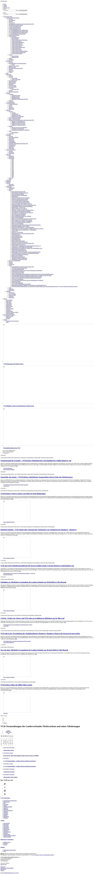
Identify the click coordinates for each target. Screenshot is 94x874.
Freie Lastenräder (12, 86)
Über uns (11, 19)
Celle (7, 73)
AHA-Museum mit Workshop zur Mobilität (21, 211)
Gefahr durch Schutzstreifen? (18, 271)
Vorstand (11, 21)
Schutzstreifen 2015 (16, 234)
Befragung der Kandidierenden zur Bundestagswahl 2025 (21, 120)
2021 (13, 160)
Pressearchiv (11, 158)
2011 (13, 169)
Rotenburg (8, 181)
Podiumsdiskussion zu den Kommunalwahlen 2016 (23, 233)
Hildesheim (8, 134)
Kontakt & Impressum (13, 91)
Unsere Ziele (14, 78)
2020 (13, 162)
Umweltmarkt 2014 (16, 238)
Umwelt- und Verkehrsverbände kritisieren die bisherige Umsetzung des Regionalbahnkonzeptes (32, 274)
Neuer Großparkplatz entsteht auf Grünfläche (21, 216)
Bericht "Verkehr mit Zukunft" (18, 240)
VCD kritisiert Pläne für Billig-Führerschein (16, 685)
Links (10, 179)
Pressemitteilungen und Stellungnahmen (17, 63)
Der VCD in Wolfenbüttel (14, 260)
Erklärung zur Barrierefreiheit (7, 868)
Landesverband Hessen (17, 46)
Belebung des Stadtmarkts (17, 255)
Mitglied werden (9, 316)
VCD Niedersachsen (7, 16)
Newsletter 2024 (15, 89)
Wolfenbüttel (9, 186)
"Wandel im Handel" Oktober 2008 (19, 258)
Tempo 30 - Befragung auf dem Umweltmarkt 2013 (23, 243)
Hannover (8, 110)
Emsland (8, 93)
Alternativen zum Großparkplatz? (19, 213)
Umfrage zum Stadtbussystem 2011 (19, 250)
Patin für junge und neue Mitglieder (19, 127)
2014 (13, 167)
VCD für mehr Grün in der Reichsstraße (20, 201)
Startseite (11, 75)
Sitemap (2, 870)
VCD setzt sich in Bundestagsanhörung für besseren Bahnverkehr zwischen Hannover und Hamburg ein (37, 566)
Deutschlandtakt (15, 56)
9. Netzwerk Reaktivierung (15, 27)
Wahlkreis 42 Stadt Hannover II (18, 122)
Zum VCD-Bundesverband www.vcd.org (10, 872)
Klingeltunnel (12, 146)
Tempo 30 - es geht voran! (17, 232)
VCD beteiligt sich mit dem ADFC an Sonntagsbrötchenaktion (25, 253)
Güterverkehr (9, 303)
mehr (17, 466)
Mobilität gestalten (16, 96)
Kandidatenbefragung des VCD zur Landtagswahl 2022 (24, 205)
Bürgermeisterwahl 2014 (17, 237)
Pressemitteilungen (13, 80)
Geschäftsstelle (12, 20)
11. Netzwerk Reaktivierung (15, 26)
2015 (13, 165)
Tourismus (8, 310)
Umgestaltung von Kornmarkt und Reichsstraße (22, 247)
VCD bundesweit (12, 36)
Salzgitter (8, 183)
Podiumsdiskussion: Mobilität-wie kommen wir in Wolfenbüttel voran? (27, 248)
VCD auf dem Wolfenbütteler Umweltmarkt (21, 284)
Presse (4, 4)
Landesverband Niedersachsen (12, 17)
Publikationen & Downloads (12, 321)
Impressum (11, 59)
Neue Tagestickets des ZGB (18, 273)
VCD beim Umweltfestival (17, 279)
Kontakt (5, 5)
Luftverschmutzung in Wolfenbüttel (19, 195)
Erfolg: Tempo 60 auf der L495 (18, 191)
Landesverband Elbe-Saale (17, 45)
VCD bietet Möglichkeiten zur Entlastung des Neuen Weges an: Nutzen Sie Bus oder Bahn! (32, 275)
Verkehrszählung (12, 85)
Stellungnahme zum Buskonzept (19, 249)
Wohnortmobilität (10, 313)
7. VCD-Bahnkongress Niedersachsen (17, 33)
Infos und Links (12, 295)
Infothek (5, 319)
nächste (5, 723)
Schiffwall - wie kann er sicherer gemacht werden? (23, 210)
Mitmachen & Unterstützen (9, 314)
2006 (13, 174)
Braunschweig (9, 61)
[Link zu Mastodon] (4, 785)
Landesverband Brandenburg (18, 42)
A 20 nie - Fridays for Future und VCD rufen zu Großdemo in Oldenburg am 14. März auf (32, 618)
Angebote (11, 94)
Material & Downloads (14, 65)
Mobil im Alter (9, 306)
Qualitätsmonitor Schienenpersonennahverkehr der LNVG (21, 24)
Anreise (10, 105)
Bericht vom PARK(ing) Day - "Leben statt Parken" (23, 227)
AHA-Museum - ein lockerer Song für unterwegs (22, 212)
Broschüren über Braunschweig (16, 68)
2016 (13, 164)
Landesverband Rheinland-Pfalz (19, 52)
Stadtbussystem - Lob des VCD (18, 207)
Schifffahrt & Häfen (16, 95)
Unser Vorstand (12, 293)
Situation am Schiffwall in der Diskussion (21, 197)
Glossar (10, 54)
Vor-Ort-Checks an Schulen (15, 117)
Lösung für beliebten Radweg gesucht (20, 199)
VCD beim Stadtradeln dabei (18, 269)
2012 (13, 168)
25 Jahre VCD (15, 231)
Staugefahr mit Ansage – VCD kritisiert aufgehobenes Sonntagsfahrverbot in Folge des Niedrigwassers (37, 477)
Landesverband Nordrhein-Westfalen (20, 51)
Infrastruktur (8, 305)
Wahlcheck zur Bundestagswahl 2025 (20, 99)
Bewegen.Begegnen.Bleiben (18, 194)
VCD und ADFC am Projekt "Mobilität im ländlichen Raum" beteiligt (27, 276)
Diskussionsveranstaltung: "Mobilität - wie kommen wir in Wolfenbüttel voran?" (29, 285)
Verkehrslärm (12, 141)
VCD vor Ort (12, 22)
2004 (13, 176)
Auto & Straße (9, 300)
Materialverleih (12, 83)
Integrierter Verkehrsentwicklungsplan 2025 (18, 143)
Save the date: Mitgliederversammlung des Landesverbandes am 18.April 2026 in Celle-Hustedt (34, 650)
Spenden (11, 90)
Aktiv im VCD (6, 7)
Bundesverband (15, 38)
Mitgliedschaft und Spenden (18, 116)
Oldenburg (8, 154)
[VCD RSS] (4, 795)
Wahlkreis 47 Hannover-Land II (18, 125)
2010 (13, 170)
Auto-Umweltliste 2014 (17, 236)
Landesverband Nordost (17, 49)
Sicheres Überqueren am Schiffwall (19, 208)
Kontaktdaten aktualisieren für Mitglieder (20, 130)
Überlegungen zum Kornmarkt (18, 257)
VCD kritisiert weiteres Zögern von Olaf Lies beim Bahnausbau (23, 493)
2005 (13, 175)
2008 (13, 173)
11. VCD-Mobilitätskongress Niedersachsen (18, 30)
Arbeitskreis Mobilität (13, 137)
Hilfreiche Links (12, 67)
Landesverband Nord (16, 48)
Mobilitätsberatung (16, 98)
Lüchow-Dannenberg (10, 149)
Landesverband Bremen (17, 43)
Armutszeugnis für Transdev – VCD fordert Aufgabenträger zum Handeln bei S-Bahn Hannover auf (36, 460)
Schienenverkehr (9, 308)
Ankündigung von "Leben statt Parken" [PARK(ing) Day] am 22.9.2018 (27, 228)
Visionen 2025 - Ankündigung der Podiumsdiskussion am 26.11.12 (26, 245)
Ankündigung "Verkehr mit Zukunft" (20, 242)
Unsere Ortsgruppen (16, 79)
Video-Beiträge (15, 132)
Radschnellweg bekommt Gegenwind (20, 192)
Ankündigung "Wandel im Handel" (19, 259)
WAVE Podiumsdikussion (17, 282)
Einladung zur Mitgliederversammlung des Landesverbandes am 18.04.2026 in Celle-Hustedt (33, 582)
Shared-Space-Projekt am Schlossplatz (20, 254)
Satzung (10, 106)
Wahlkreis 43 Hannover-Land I (18, 123)
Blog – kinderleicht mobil (14, 118)
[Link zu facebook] (4, 788)
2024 (13, 159)
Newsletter (11, 88)
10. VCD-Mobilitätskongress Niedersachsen (18, 31)
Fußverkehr (8, 302)
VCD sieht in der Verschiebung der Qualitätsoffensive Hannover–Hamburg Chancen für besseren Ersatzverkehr (40, 633)
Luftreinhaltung (12, 142)
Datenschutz (11, 109)
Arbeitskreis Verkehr (16, 115)
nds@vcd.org (3, 864)
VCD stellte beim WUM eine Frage (19, 268)
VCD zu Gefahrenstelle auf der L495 (20, 200)
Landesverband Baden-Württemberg (19, 40)
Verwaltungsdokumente (14, 35)
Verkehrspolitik (9, 311)
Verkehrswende (15, 57)
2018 (13, 163)
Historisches (11, 264)
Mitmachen (8, 317)
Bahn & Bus (11, 138)
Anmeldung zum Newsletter (18, 128)
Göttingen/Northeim (10, 102)
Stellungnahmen (12, 82)
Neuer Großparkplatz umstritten (18, 215)
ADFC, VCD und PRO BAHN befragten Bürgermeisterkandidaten (26, 277)
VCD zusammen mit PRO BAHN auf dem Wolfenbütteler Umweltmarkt (27, 280)
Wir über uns (11, 292)
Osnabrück (8, 180)
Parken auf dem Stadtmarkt (17, 217)
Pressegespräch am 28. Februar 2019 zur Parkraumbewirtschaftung (26, 224)
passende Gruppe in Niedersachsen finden (44, 854)
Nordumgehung (12, 144)
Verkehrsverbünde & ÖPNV (12, 312)
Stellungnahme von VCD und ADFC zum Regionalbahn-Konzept (26, 252)
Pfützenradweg (15, 196)
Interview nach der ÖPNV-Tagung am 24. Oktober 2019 (24, 218)
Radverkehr (11, 139)
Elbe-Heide (8, 74)
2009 (13, 171)
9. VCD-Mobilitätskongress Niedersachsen (18, 32)
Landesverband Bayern (17, 41)
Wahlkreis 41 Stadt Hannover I (18, 121)
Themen (10, 261)
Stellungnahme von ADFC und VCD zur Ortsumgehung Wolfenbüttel (27, 270)
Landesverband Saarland (17, 53)
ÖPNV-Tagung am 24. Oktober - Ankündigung (22, 221)
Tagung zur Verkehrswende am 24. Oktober (21, 222)
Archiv (13, 64)
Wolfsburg (8, 291)
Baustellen (11, 84)
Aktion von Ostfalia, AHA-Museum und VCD (22, 204)
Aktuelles (11, 189)
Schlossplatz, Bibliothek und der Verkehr (20, 226)
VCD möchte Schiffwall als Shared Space (21, 202)
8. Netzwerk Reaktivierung (15, 29)
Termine (5, 6)
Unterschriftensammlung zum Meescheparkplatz (22, 206)
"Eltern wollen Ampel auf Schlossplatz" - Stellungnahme (24, 229)
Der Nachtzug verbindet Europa (16, 25)
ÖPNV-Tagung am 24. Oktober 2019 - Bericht (22, 220)
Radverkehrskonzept (16, 239)
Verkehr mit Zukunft (16, 281)
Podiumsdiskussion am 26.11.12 (19, 244)
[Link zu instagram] (4, 791)
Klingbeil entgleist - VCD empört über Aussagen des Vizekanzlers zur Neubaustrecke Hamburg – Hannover (39, 530)
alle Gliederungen (15, 37)
